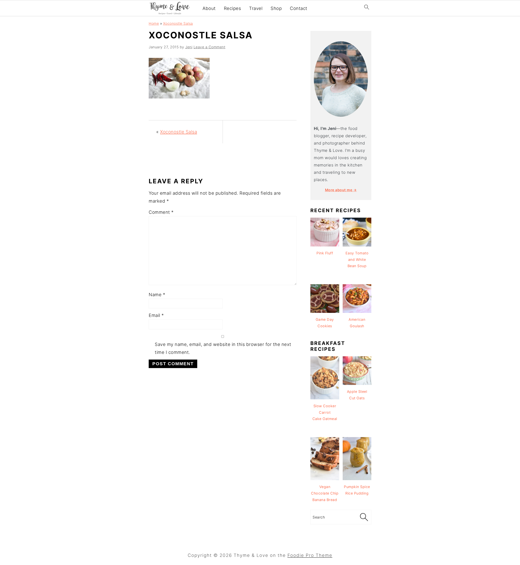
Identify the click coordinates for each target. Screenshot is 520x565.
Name (157, 294)
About (209, 8)
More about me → (341, 190)
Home (154, 23)
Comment (161, 212)
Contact (298, 8)
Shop (276, 8)
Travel (255, 8)
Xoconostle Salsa (178, 23)
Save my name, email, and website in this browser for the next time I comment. (223, 348)
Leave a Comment (209, 47)
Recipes (232, 8)
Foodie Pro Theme (309, 555)
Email (156, 315)
